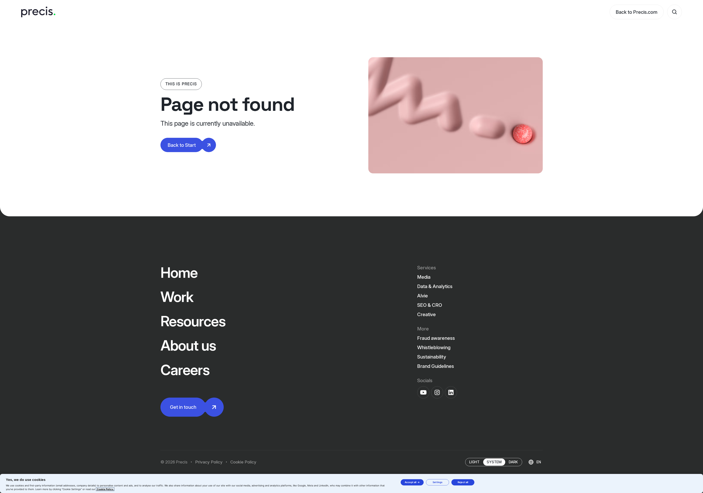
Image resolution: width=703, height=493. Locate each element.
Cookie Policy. (105, 489)
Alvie (422, 296)
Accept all (410, 482)
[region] (351, 483)
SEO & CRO (429, 305)
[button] (535, 462)
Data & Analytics (434, 286)
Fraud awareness (436, 338)
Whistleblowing (433, 347)
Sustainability (431, 357)
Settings (437, 482)
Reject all (463, 482)
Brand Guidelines (435, 366)
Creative (426, 314)
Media (423, 277)
